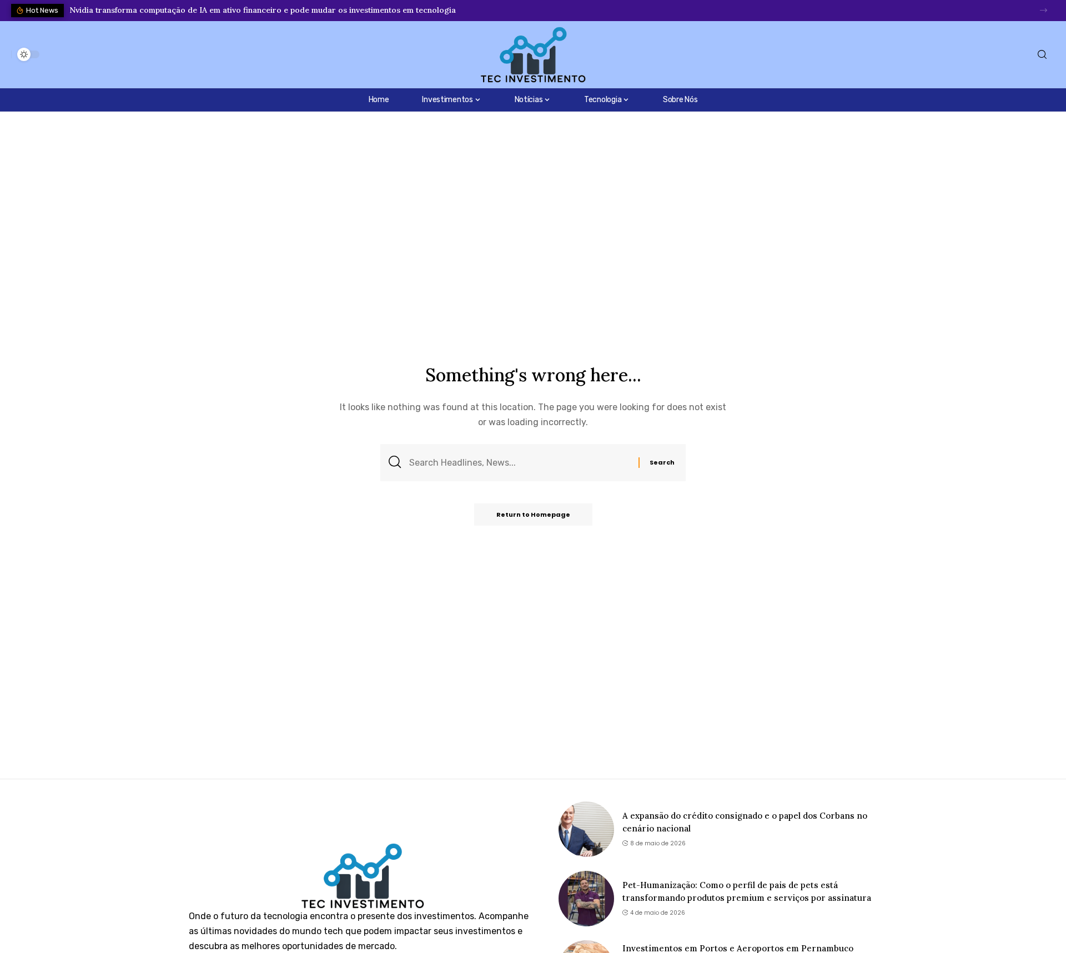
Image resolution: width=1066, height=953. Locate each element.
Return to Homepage (533, 514)
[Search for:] (519, 462)
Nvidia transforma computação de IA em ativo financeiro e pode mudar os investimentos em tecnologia (262, 10)
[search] (1042, 54)
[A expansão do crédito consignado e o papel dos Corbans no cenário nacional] (586, 829)
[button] (1043, 10)
